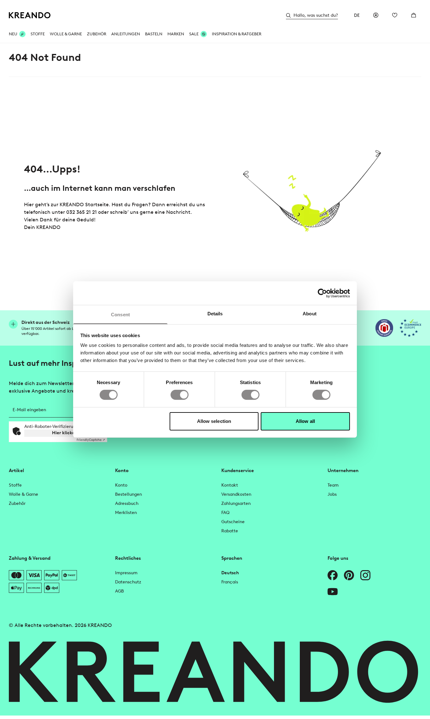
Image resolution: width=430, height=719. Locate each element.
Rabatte (229, 531)
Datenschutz (128, 582)
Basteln (153, 34)
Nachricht (178, 212)
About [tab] (310, 313)
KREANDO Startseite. (85, 205)
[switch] (180, 395)
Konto (121, 485)
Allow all (305, 421)
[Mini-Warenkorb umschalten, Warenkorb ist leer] (413, 15)
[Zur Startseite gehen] (30, 15)
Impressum (126, 573)
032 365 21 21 (81, 212)
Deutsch (230, 573)
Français (229, 582)
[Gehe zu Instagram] (365, 575)
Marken (175, 34)
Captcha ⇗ (91, 440)
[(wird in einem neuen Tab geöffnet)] (384, 328)
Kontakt (229, 485)
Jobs (332, 494)
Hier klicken (65, 432)
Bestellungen (128, 494)
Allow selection (214, 421)
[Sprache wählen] (356, 15)
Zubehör (96, 34)
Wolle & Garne (66, 34)
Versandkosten (236, 494)
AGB (119, 591)
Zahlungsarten (236, 503)
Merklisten (126, 512)
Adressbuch (126, 503)
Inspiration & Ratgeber (236, 34)
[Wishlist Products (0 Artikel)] (394, 15)
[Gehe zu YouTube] (333, 592)
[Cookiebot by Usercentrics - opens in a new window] (322, 293)
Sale (194, 34)
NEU (13, 34)
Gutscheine (233, 521)
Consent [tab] (120, 314)
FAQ (225, 512)
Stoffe (38, 34)
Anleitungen (125, 34)
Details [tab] (215, 313)
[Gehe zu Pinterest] (349, 575)
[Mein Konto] (375, 15)
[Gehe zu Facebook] (333, 575)
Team (333, 485)
